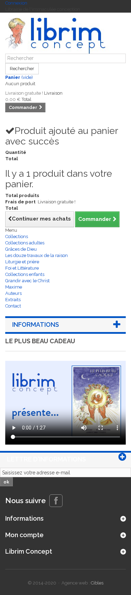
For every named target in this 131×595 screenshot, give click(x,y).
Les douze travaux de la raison (36, 255)
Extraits (13, 299)
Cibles (97, 583)
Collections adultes (24, 242)
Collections (16, 236)
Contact (13, 306)
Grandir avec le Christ (27, 280)
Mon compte (24, 535)
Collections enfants (24, 274)
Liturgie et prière (22, 261)
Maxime (13, 287)
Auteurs (13, 293)
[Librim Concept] (65, 36)
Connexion (16, 3)
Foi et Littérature (22, 268)
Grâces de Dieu (21, 249)
